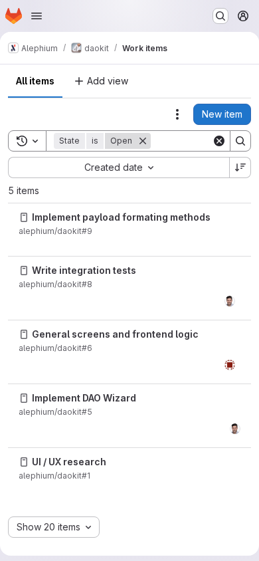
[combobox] (118, 167)
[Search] (240, 141)
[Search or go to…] (220, 16)
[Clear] (219, 141)
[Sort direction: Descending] (240, 167)
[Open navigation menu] (36, 16)
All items (35, 80)
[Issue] (24, 217)
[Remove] (143, 141)
